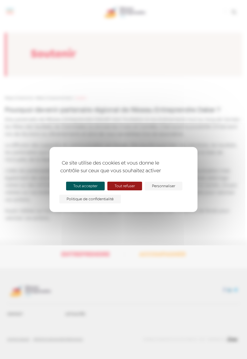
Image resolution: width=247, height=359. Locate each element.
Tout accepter (85, 186)
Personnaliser (163, 186)
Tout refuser (125, 186)
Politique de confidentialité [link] (90, 199)
